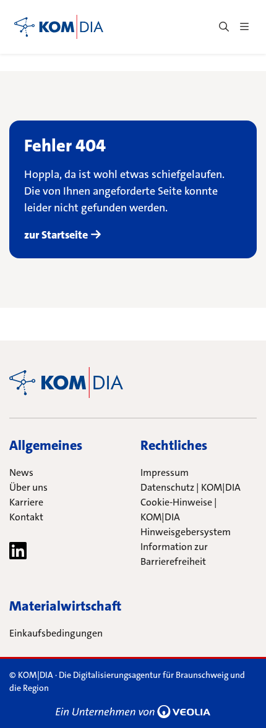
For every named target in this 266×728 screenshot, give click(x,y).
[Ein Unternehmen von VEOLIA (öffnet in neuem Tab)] (133, 711)
